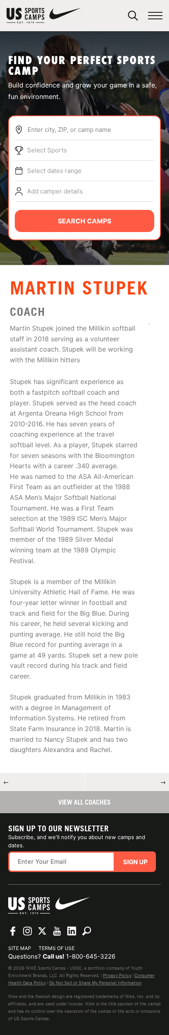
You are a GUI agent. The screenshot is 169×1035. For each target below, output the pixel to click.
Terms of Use (57, 948)
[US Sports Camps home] (44, 15)
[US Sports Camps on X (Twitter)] (42, 931)
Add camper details (55, 191)
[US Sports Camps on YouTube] (57, 931)
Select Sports (47, 150)
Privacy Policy (117, 975)
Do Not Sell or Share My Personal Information (95, 983)
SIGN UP (135, 862)
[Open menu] (155, 16)
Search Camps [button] (84, 221)
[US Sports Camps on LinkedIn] (71, 931)
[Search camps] (86, 931)
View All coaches (84, 802)
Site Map (19, 948)
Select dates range (54, 171)
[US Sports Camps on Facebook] (12, 931)
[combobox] (90, 129)
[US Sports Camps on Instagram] (27, 931)
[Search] (133, 16)
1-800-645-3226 (90, 956)
